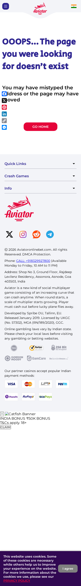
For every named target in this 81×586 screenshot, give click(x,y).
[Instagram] (23, 234)
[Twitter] (9, 234)
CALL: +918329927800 (33, 261)
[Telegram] (50, 234)
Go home (40, 127)
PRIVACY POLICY (16, 581)
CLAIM (5, 427)
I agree (68, 568)
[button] (5, 6)
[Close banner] (2, 414)
